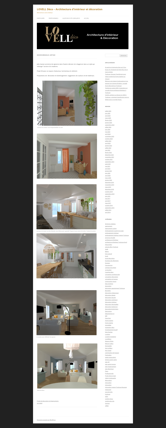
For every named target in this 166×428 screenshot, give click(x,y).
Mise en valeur (109, 343)
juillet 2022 (108, 148)
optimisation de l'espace (112, 353)
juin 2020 (107, 173)
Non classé (108, 350)
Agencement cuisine (111, 228)
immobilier (108, 325)
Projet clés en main (110, 376)
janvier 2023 (108, 145)
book (106, 256)
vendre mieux (109, 399)
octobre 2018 (109, 192)
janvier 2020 (108, 180)
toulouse (107, 394)
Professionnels (53, 18)
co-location (108, 270)
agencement (108, 226)
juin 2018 (107, 196)
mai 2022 (107, 150)
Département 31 (109, 314)
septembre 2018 (109, 194)
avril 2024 (107, 134)
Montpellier (108, 346)
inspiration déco (109, 327)
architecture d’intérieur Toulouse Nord (116, 242)
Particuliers (40, 18)
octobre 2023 (109, 139)
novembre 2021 (109, 157)
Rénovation (108, 380)
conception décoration (111, 277)
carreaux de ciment (110, 267)
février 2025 (108, 120)
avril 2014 (107, 212)
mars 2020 (108, 178)
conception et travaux (111, 279)
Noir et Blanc (108, 348)
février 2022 (108, 152)
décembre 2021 (109, 155)
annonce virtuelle (110, 238)
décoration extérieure (111, 300)
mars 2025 (108, 118)
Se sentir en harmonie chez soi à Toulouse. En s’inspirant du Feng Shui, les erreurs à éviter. (116, 69)
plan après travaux (110, 364)
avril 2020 (107, 175)
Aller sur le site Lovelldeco (71, 18)
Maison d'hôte (109, 341)
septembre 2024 (109, 125)
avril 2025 (107, 116)
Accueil (86, 18)
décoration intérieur (111, 302)
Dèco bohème (109, 284)
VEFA (106, 396)
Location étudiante (110, 337)
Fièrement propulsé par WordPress (46, 420)
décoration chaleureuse (112, 293)
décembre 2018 (109, 189)
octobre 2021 (109, 159)
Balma (107, 251)
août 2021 (108, 164)
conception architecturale (112, 274)
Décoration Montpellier (111, 304)
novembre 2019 (109, 185)
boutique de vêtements (112, 261)
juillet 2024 (108, 127)
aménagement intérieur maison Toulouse (117, 235)
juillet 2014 (108, 210)
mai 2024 (107, 132)
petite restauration (110, 357)
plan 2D (107, 362)
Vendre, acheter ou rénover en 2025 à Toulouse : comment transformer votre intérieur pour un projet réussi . (117, 97)
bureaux (107, 263)
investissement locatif (111, 330)
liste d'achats (108, 332)
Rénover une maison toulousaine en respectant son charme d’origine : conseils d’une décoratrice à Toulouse (116, 83)
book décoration (110, 258)
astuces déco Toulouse (111, 247)
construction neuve (110, 281)
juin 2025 (107, 113)
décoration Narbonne (111, 307)
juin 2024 (107, 129)
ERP (106, 316)
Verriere (107, 403)
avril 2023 (107, 143)
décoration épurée (110, 297)
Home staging (109, 320)
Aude (106, 249)
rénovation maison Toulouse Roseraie (116, 387)
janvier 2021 (108, 171)
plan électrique (109, 369)
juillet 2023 (108, 141)
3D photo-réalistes (110, 224)
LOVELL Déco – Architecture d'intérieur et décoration (69, 9)
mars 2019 (108, 187)
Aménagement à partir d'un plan (114, 231)
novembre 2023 (109, 136)
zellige (107, 406)
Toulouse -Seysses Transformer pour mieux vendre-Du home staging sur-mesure (115, 76)
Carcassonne (108, 265)
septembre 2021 (109, 162)
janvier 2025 (108, 122)
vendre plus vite (109, 401)
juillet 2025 (108, 111)
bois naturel (108, 254)
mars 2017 (108, 203)
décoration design (110, 295)
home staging (109, 323)
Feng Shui (108, 318)
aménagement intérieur (112, 233)
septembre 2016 (109, 208)
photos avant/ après (111, 360)
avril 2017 (107, 201)
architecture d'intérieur (111, 240)
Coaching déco (109, 272)
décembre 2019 (109, 182)
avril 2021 (107, 168)
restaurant (108, 389)
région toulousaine (110, 378)
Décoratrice (108, 311)
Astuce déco (108, 244)
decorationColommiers (111, 309)
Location (107, 334)
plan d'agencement (110, 366)
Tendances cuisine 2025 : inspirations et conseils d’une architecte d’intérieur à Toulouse (116, 90)
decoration (108, 286)
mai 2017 (107, 198)
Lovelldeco (108, 339)
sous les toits (108, 392)
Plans (106, 371)
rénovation (108, 383)
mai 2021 (107, 166)
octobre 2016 (109, 205)
